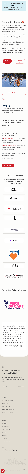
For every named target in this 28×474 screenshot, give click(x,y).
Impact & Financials (6, 429)
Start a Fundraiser (13, 93)
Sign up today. (15, 9)
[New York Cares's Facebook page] (3, 450)
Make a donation (7, 165)
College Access (8, 142)
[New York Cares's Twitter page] (10, 450)
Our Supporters (6, 426)
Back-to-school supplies (10, 146)
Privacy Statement (6, 441)
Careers (4, 432)
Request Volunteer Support (8, 409)
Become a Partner (6, 406)
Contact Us (4, 438)
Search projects (20, 61)
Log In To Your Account (7, 412)
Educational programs (9, 138)
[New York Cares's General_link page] (3, 99)
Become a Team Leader (7, 400)
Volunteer (4, 397)
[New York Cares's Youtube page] (13, 450)
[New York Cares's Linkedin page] (17, 450)
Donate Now (5, 403)
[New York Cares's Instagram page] (6, 450)
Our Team (4, 423)
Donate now (7, 61)
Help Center (5, 435)
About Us (4, 420)
